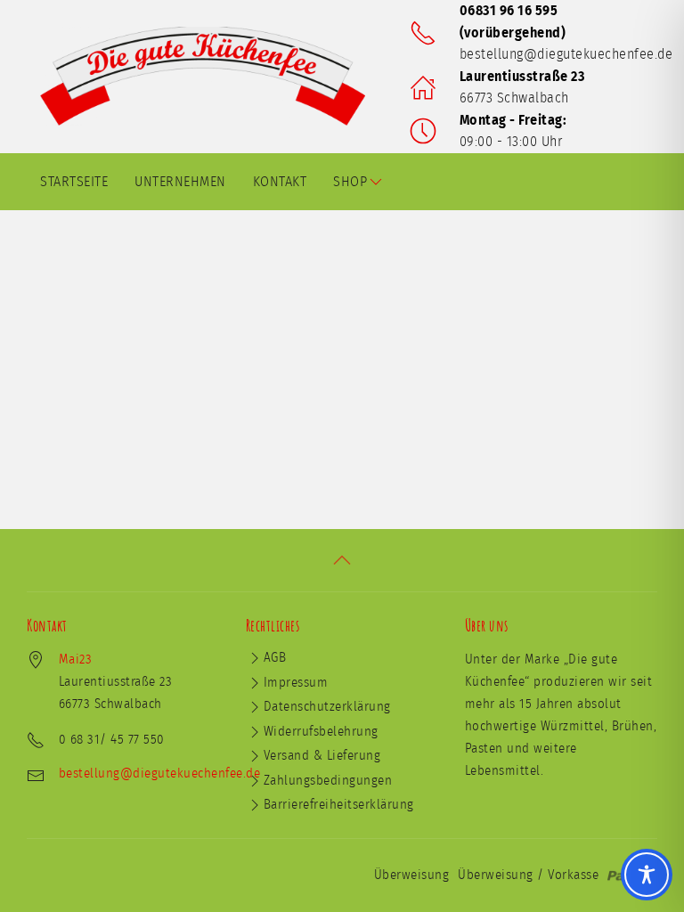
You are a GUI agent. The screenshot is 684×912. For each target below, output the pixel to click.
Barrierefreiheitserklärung (339, 804)
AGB (275, 657)
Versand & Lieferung (322, 755)
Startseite (74, 182)
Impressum (296, 682)
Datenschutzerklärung (327, 706)
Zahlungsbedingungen (328, 780)
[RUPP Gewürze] (209, 76)
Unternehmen (180, 182)
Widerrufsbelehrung (321, 731)
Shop (350, 182)
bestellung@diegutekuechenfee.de (566, 54)
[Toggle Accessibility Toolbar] (647, 875)
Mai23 (76, 659)
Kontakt (280, 182)
